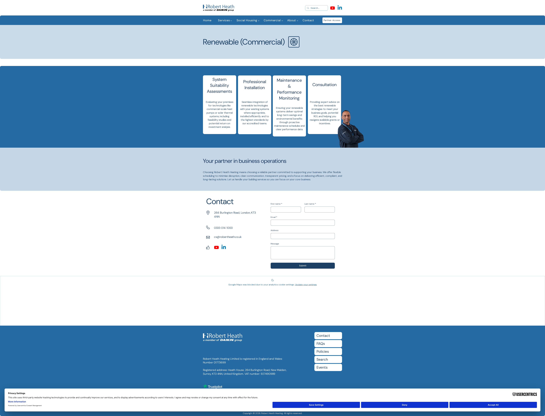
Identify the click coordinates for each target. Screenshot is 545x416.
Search (322, 359)
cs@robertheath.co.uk (228, 237)
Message (275, 243)
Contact (323, 335)
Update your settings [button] (306, 284)
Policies (322, 351)
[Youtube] (332, 8)
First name (276, 204)
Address (274, 230)
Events (322, 367)
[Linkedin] (339, 8)
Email (274, 217)
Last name (310, 204)
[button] (224, 20)
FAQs (320, 343)
